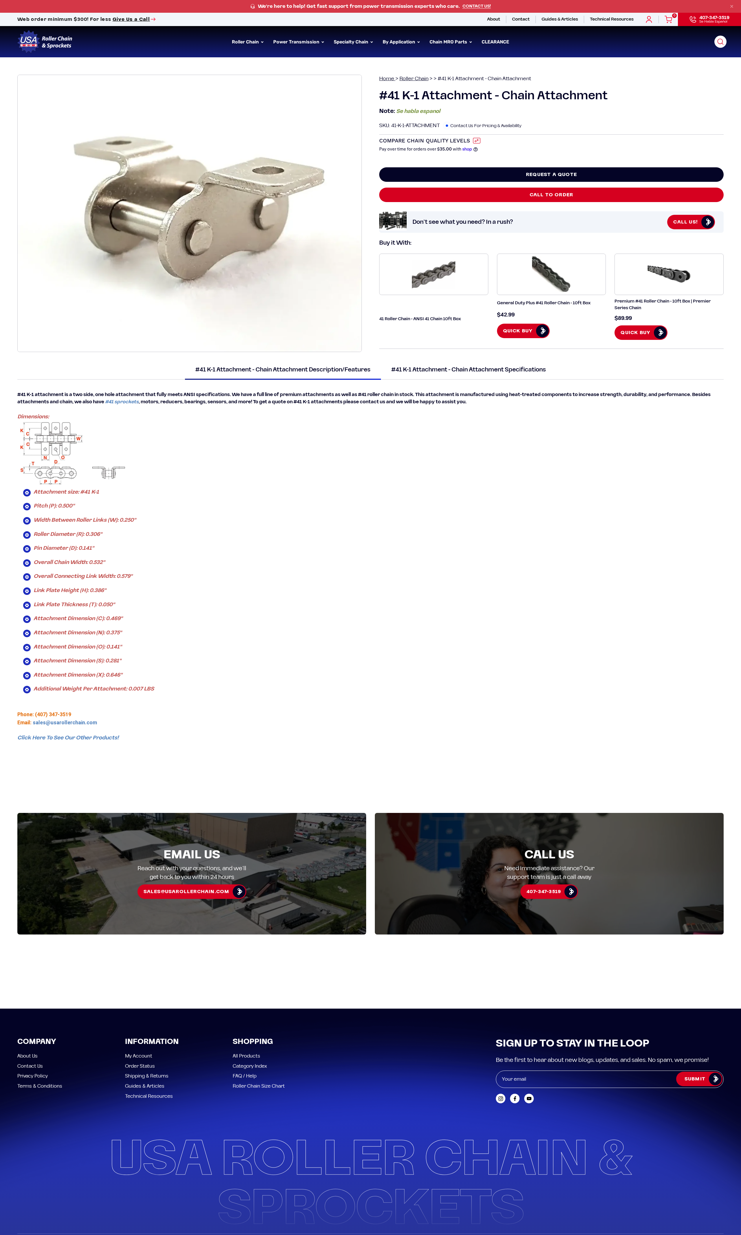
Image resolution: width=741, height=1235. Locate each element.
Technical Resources (149, 1043)
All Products (246, 1003)
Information (152, 989)
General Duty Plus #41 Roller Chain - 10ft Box (543, 303)
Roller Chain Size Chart (259, 1033)
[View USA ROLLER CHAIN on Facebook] (515, 1046)
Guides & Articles (144, 1033)
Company (36, 989)
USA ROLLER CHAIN (53, 1193)
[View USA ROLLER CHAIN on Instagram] (500, 1046)
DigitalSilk (709, 1193)
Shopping (253, 989)
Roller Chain (413, 78)
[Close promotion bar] (731, 6)
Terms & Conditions (39, 1033)
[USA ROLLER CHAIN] (44, 41)
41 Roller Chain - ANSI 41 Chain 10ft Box (420, 319)
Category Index (250, 1013)
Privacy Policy (32, 1023)
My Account (138, 1003)
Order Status (140, 1013)
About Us (27, 1003)
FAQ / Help (244, 1023)
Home (387, 78)
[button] (720, 42)
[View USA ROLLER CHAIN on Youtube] (529, 1046)
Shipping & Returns (146, 1023)
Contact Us (30, 1013)
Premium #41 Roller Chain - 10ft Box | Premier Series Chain (663, 304)
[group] (370, 6)
